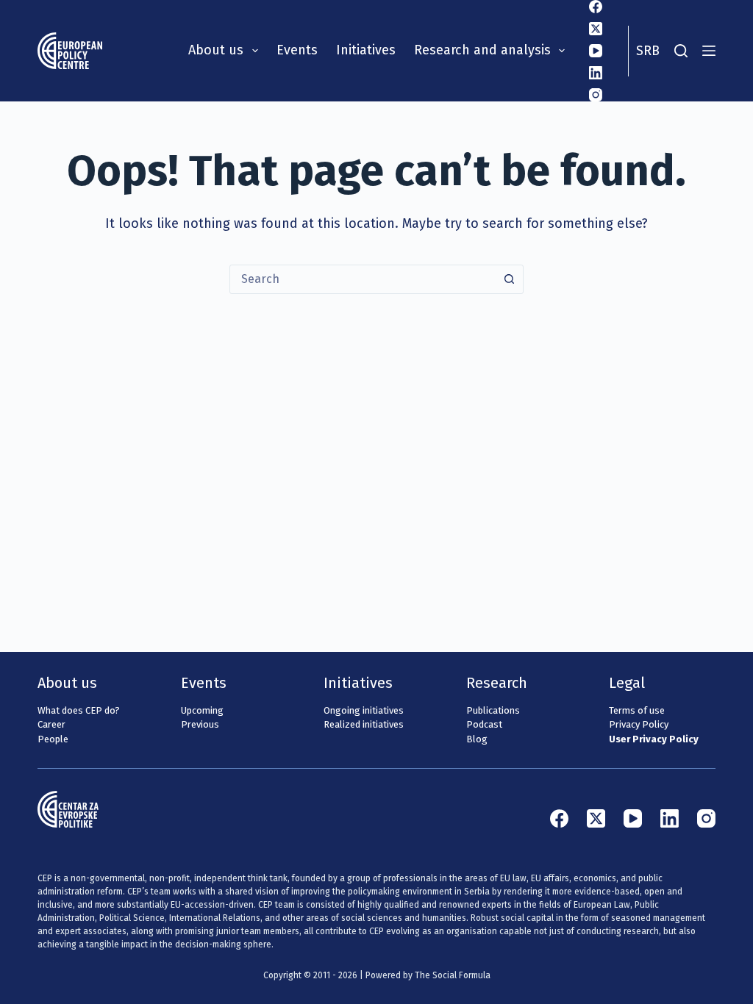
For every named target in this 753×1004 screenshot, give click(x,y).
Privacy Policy (638, 724)
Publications (493, 710)
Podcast (484, 724)
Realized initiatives (364, 724)
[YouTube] (595, 50)
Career (51, 724)
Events (297, 50)
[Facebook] (595, 6)
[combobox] (362, 279)
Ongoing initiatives (364, 710)
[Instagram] (595, 94)
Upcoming (202, 710)
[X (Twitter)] (595, 28)
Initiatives (366, 50)
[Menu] (708, 50)
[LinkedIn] (595, 72)
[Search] (681, 50)
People (53, 739)
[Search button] (509, 279)
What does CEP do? (79, 710)
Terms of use (637, 710)
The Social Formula (452, 975)
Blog (477, 739)
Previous (200, 724)
